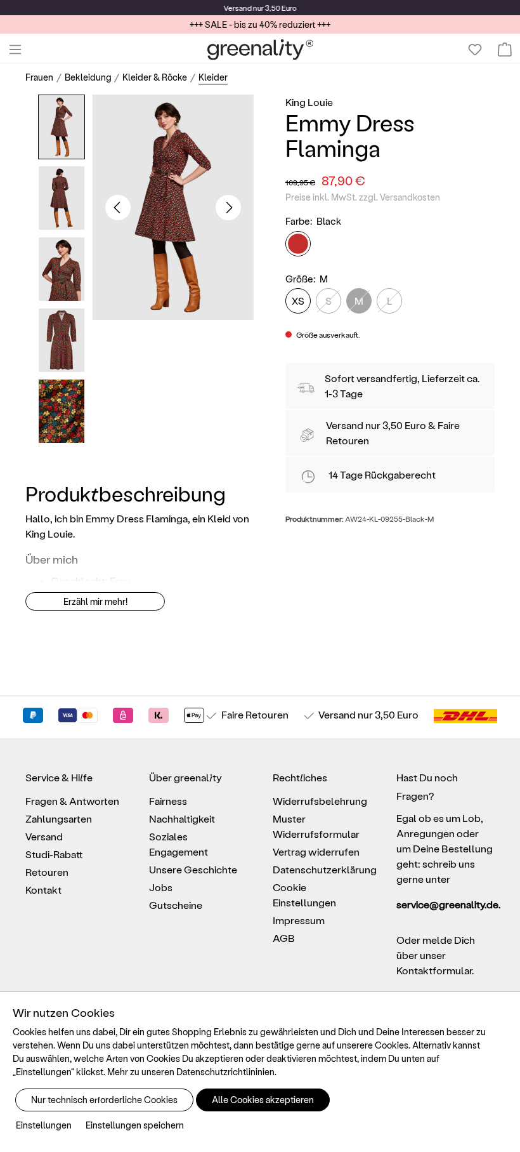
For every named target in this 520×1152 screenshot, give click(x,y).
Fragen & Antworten (72, 801)
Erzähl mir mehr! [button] (95, 601)
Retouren (46, 872)
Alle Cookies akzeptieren (263, 1099)
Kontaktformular (434, 970)
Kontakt (43, 890)
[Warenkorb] (505, 49)
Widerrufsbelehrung (320, 801)
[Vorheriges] (118, 207)
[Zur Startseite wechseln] (260, 49)
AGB (284, 938)
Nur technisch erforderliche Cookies (104, 1099)
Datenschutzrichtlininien (225, 1071)
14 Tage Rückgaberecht (382, 474)
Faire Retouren (255, 714)
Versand (238, 7)
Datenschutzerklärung (325, 869)
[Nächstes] (228, 207)
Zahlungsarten (58, 818)
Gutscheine (175, 905)
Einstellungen (44, 1125)
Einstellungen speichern (135, 1125)
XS (298, 301)
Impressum (299, 920)
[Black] (298, 243)
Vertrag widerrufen (316, 851)
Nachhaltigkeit (182, 818)
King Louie (309, 102)
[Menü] (15, 49)
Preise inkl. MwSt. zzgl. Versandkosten (362, 197)
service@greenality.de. (445, 904)
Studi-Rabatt (54, 854)
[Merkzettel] (475, 49)
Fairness (168, 801)
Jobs (160, 887)
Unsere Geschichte (193, 869)
